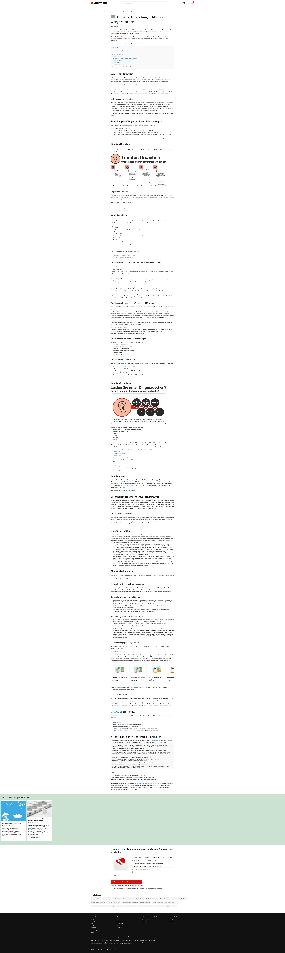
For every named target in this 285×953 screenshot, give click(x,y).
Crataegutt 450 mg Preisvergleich (130, 902)
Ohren (150, 502)
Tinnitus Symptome (118, 54)
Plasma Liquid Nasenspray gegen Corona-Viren (166, 906)
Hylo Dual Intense (117, 898)
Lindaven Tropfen (140, 898)
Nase (171, 271)
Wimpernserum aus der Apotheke (99, 906)
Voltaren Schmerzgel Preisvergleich (168, 898)
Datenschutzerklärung (138, 885)
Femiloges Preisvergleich (114, 902)
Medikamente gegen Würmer (171, 902)
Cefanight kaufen (183, 898)
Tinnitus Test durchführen (129, 490)
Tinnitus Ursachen (117, 52)
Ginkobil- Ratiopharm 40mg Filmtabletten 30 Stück (174, 677)
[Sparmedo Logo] (99, 3)
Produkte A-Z (120, 923)
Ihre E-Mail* (113, 875)
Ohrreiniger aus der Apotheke (116, 906)
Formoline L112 (106, 898)
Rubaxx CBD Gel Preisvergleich (98, 902)
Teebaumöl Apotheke (158, 902)
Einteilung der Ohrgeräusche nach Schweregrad (125, 50)
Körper (158, 311)
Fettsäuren (121, 724)
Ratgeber (119, 925)
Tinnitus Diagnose (117, 60)
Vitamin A (126, 730)
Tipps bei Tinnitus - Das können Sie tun (123, 66)
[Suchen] (165, 3)
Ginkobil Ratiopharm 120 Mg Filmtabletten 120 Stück (119, 677)
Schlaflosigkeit (116, 451)
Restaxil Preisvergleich (145, 902)
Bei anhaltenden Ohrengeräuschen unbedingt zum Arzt (127, 58)
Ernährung (116, 711)
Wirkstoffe (119, 927)
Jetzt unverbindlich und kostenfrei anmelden (126, 882)
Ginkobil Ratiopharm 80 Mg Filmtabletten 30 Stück (156, 677)
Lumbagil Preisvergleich (151, 898)
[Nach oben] (281, 949)
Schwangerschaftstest (130, 906)
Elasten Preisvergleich (128, 898)
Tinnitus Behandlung (118, 62)
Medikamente (123, 363)
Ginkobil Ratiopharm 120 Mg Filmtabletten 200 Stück (138, 677)
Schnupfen (156, 271)
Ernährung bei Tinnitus (119, 64)
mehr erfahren (7, 839)
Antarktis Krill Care (95, 898)
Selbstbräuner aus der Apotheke (145, 906)
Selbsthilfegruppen (156, 740)
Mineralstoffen (143, 715)
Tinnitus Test (116, 56)
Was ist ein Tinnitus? (118, 47)
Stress (118, 311)
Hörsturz (113, 104)
